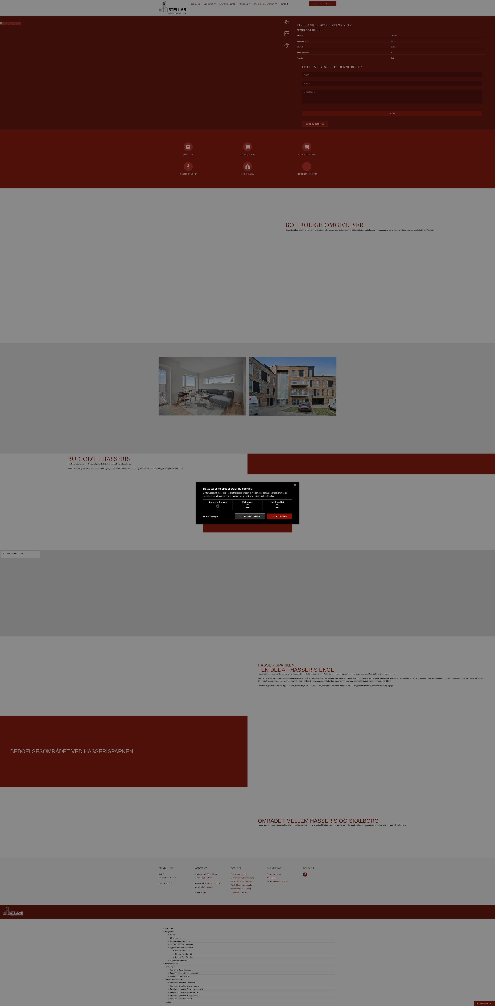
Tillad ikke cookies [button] (250, 516)
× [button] (295, 485)
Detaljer (270, 496)
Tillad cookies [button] (279, 516)
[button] (210, 516)
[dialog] (247, 503)
